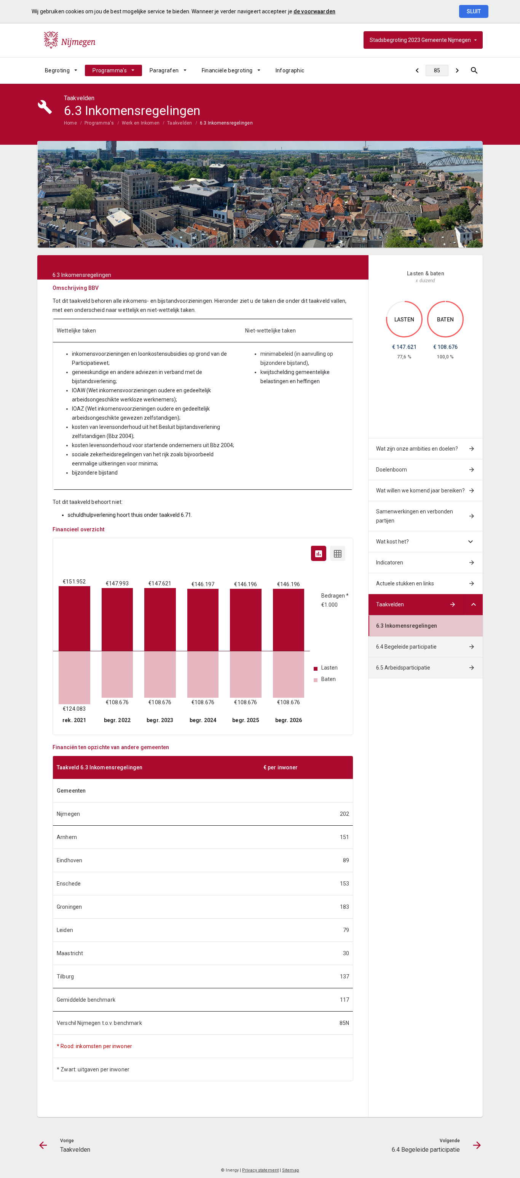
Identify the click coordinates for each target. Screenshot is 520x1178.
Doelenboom (391, 470)
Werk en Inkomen (141, 123)
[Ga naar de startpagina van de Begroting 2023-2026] (69, 40)
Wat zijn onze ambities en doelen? (417, 449)
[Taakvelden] (417, 70)
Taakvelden (179, 123)
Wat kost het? (392, 542)
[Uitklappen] (473, 604)
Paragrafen (164, 70)
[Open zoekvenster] (474, 70)
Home (70, 123)
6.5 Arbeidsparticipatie (403, 668)
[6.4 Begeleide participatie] (457, 70)
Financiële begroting (227, 70)
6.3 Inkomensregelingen (226, 123)
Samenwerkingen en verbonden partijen (414, 516)
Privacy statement (260, 1170)
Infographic (290, 70)
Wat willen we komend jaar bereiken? (420, 491)
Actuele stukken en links (405, 583)
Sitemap (290, 1170)
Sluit (474, 11)
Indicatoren (389, 562)
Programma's (110, 70)
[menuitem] (61, 70)
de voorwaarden (314, 11)
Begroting (57, 70)
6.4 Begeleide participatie (406, 647)
